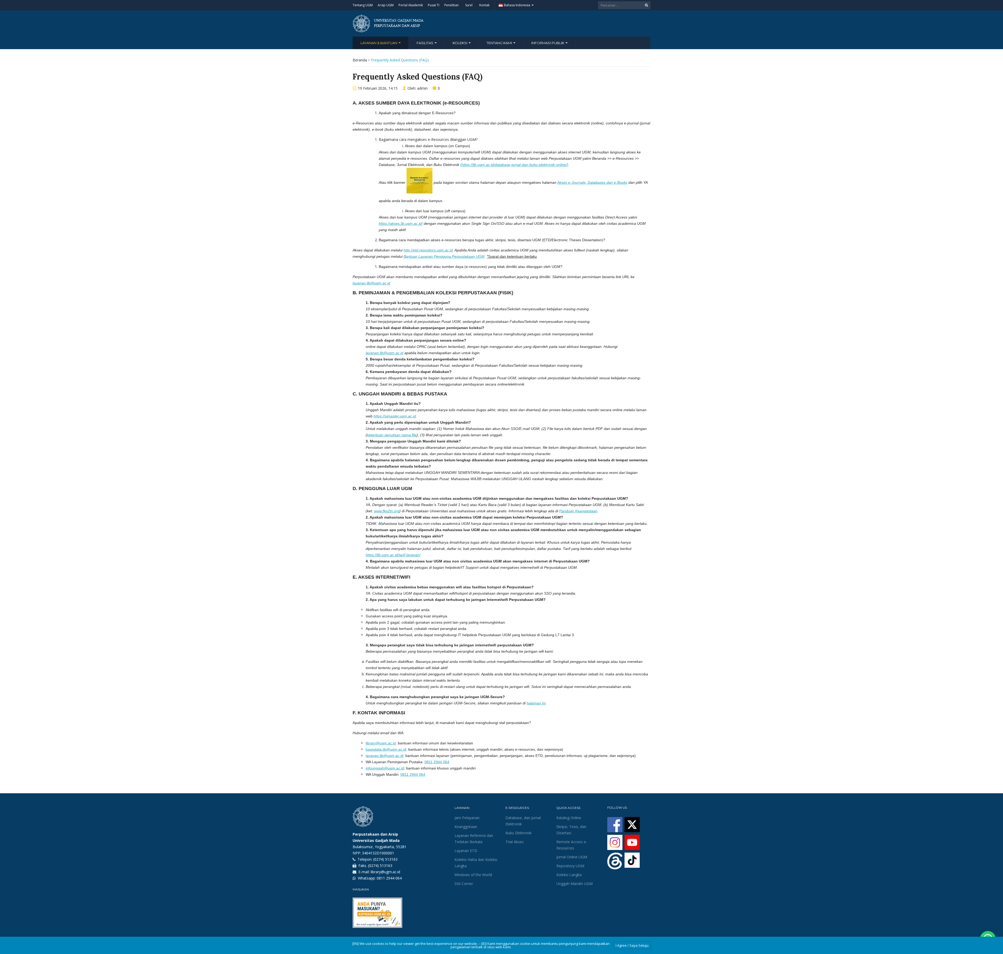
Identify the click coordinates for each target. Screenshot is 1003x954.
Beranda (360, 60)
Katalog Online (568, 817)
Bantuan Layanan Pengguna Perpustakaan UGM (444, 256)
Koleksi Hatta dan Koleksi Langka (475, 862)
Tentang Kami (500, 43)
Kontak (484, 5)
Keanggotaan (465, 826)
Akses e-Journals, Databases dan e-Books (592, 182)
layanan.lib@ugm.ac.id (371, 283)
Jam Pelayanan (467, 817)
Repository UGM (570, 865)
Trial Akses (514, 841)
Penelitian (451, 5)
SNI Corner (463, 883)
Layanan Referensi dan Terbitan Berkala (473, 838)
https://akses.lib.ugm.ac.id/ (401, 223)
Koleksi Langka (569, 874)
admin (422, 88)
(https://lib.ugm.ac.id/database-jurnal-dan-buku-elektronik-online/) (514, 165)
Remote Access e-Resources (571, 844)
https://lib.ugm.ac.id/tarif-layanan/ (393, 555)
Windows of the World (473, 874)
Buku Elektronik (518, 832)
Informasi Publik (548, 43)
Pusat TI (433, 5)
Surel (469, 5)
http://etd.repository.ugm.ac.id (428, 250)
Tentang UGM (363, 5)
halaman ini (536, 703)
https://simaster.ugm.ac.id (395, 416)
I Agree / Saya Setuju (632, 945)
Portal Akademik (411, 5)
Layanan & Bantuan (379, 43)
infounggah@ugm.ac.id (385, 768)
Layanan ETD (465, 850)
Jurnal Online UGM (571, 856)
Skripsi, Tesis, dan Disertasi (571, 829)
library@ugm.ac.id (381, 743)
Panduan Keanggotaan (578, 511)
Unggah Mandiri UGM (574, 883)
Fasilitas (425, 43)
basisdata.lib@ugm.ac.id (386, 749)
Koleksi (460, 43)
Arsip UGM (386, 5)
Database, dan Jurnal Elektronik (523, 820)
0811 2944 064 (436, 762)
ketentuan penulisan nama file (392, 435)
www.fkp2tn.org (386, 511)
